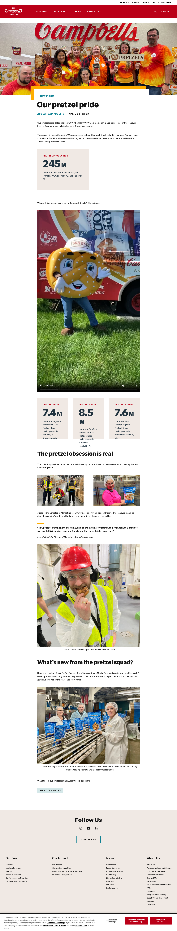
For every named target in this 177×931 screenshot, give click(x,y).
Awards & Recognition (62, 875)
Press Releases (113, 868)
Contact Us (88, 840)
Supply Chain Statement (157, 898)
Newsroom (47, 96)
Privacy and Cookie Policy (54, 926)
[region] (88, 922)
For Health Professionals (16, 881)
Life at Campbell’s (50, 114)
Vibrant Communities (61, 868)
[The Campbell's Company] (14, 11)
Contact (167, 11)
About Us (93, 11)
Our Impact (61, 11)
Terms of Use (81, 926)
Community (111, 875)
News (78, 11)
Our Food (42, 11)
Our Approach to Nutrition (17, 878)
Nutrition (110, 881)
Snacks (9, 871)
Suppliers (164, 2)
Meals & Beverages (14, 868)
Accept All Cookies (160, 921)
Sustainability (112, 888)
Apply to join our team (79, 780)
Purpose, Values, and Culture (159, 868)
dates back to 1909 (64, 123)
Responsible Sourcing (156, 895)
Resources (151, 881)
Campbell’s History (114, 871)
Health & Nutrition (13, 875)
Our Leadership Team (156, 871)
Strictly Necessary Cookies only (136, 921)
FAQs (149, 888)
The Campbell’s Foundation (159, 885)
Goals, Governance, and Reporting (67, 871)
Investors (149, 2)
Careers (123, 2)
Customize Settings (56, 923)
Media (135, 2)
